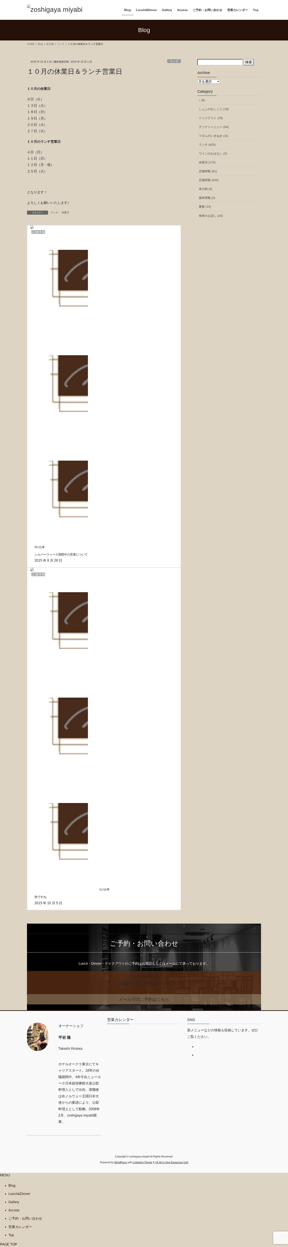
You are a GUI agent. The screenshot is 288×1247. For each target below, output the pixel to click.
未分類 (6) (205, 189)
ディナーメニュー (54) (214, 127)
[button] (144, 982)
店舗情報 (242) (209, 180)
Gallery (13, 1202)
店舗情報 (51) (208, 171)
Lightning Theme (142, 1162)
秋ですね (40, 897)
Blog (11, 1185)
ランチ (174, 61)
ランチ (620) (207, 144)
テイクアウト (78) (211, 118)
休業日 (65, 212)
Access (13, 1210)
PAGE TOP (8, 1244)
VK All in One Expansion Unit (171, 1162)
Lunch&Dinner (19, 1194)
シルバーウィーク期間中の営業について (61, 554)
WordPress (120, 1162)
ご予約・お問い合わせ (25, 1218)
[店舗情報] (59, 383)
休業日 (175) (207, 162)
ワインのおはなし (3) (213, 153)
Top (11, 1235)
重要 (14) (205, 206)
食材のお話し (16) (211, 215)
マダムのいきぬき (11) (213, 135)
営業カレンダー (20, 1227)
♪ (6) (202, 100)
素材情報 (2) (207, 197)
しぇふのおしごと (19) (214, 109)
